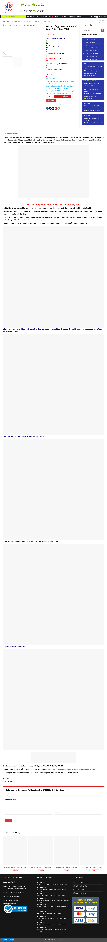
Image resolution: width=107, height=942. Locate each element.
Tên (6, 813)
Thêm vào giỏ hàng (62, 96)
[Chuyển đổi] (83, 39)
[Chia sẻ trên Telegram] (58, 108)
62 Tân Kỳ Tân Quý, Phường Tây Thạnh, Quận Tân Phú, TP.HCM (76, 5)
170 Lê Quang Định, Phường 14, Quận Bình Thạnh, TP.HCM (75, 9)
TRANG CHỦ (30, 16)
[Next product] (100, 21)
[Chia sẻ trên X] (50, 108)
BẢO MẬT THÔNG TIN (79, 893)
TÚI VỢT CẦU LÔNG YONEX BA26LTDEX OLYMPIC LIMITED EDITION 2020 (92, 868)
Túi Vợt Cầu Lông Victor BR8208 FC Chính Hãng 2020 (66, 868)
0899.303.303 (88, 98)
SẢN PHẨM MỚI (47, 16)
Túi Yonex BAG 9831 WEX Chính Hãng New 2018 (40, 868)
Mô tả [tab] (4, 133)
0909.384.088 (93, 89)
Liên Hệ (79, 16)
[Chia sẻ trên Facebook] (47, 108)
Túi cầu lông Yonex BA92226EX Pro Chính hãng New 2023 (15, 868)
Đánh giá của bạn (10, 793)
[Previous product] (103, 21)
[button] (94, 16)
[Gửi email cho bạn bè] (53, 108)
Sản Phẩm (15, 21)
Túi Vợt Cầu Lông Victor (42, 21)
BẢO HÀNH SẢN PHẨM (80, 886)
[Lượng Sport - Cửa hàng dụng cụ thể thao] (9, 7)
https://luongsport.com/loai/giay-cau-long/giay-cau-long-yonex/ (72, 769)
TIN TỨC (64, 16)
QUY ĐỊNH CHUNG (78, 890)
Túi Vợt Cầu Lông (26, 21)
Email (56, 813)
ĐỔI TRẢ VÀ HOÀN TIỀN (80, 882)
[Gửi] (102, 30)
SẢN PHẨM (37, 16)
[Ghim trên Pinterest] (56, 108)
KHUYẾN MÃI (57, 16)
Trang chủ (6, 21)
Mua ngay (51, 100)
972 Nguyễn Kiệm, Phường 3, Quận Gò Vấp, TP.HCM (73, 1)
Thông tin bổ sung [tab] (12, 133)
